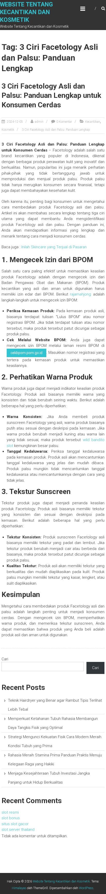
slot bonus (11, 818)
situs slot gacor (15, 824)
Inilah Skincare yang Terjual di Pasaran (54, 247)
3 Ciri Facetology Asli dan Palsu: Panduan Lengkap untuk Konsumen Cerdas (51, 95)
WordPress (86, 888)
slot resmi (10, 812)
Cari (5, 659)
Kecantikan (92, 121)
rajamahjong (80, 294)
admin (39, 121)
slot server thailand (18, 829)
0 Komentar (64, 121)
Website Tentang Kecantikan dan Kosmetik (26, 12)
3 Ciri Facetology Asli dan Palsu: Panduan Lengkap (56, 129)
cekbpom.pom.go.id (26, 353)
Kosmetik (8, 129)
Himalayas (19, 888)
